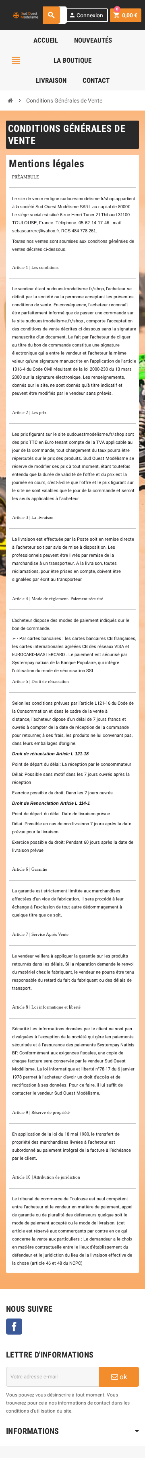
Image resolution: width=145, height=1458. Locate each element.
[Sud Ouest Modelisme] (26, 15)
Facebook (14, 1327)
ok (122, 1377)
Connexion (86, 15)
